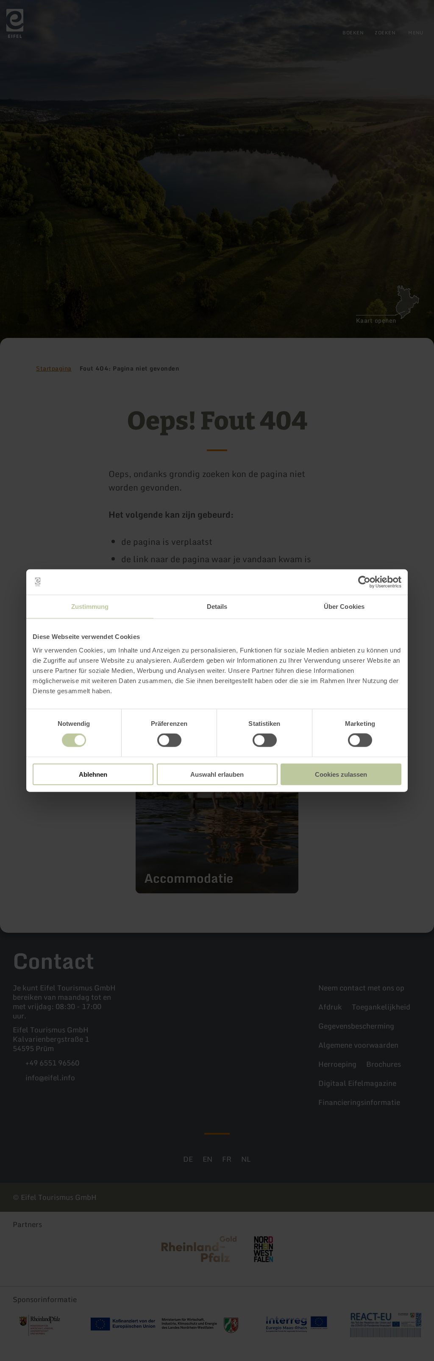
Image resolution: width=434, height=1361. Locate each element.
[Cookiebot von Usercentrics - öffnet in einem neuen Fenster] (364, 582)
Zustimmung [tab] (90, 606)
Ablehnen (93, 774)
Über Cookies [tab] (344, 606)
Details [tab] (217, 606)
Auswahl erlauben (217, 774)
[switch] (169, 740)
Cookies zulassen (341, 774)
